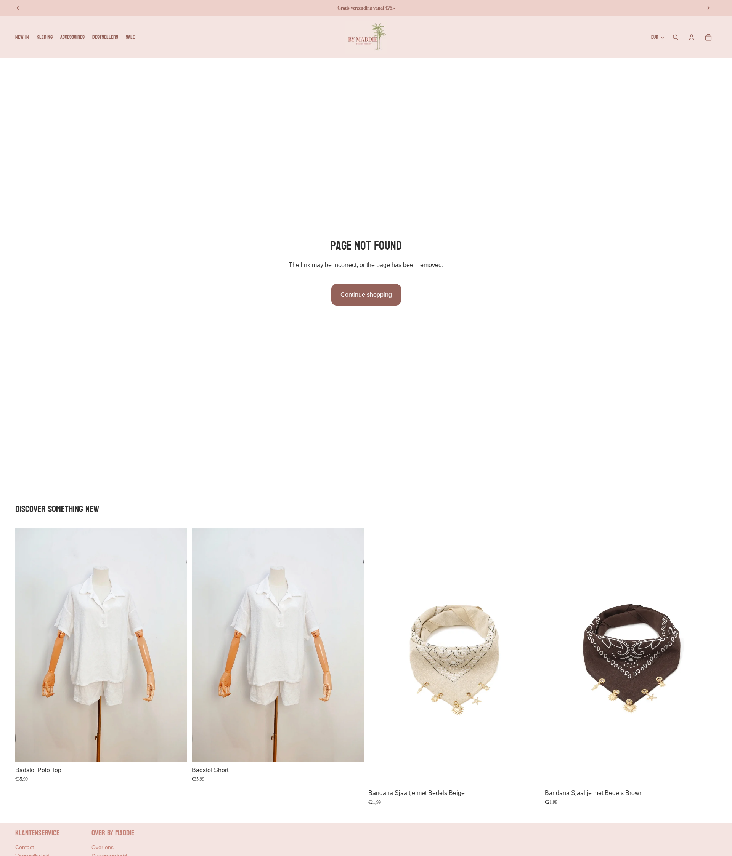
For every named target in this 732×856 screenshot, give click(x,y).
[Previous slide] (26, 645)
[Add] (175, 750)
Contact (24, 847)
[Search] (675, 37)
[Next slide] (175, 645)
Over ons (103, 847)
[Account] (691, 37)
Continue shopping (366, 294)
